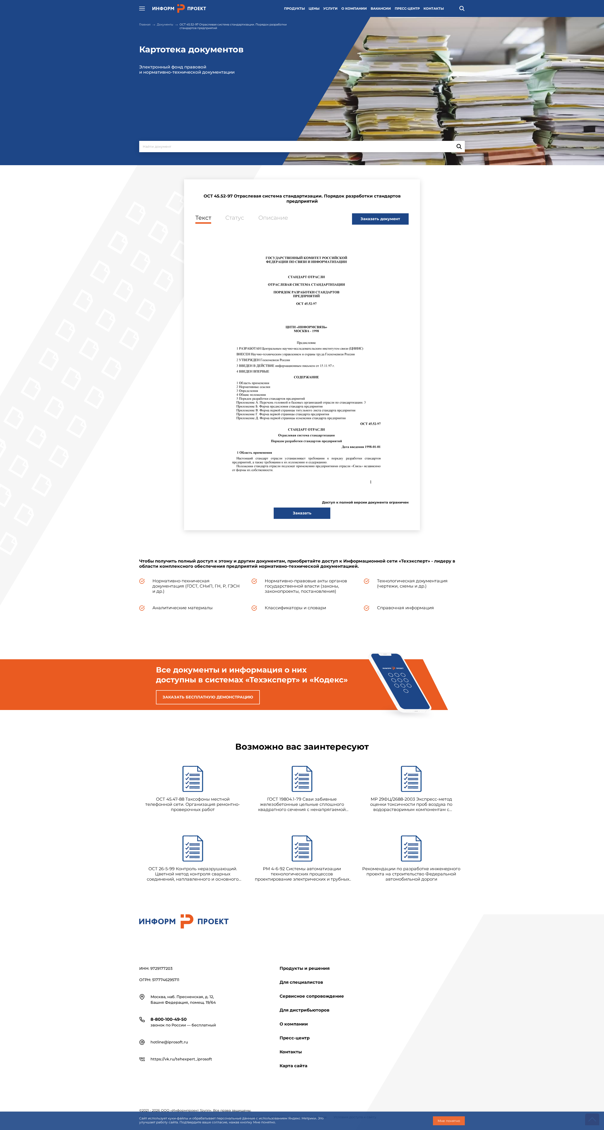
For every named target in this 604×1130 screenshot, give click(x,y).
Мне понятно (449, 1121)
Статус (234, 217)
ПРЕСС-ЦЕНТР (407, 8)
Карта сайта (293, 1065)
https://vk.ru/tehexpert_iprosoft (181, 1059)
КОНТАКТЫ (434, 8)
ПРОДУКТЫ (294, 8)
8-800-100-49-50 (169, 1019)
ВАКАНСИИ (381, 8)
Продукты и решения (305, 968)
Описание (273, 217)
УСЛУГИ (330, 8)
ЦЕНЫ (314, 8)
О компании (294, 1024)
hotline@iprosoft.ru (169, 1042)
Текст (203, 217)
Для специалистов (301, 982)
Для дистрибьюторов (304, 1010)
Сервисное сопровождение (312, 996)
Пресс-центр (295, 1038)
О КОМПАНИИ (354, 8)
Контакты (291, 1051)
